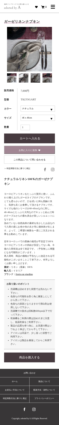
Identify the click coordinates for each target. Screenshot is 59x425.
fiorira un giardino (24, 274)
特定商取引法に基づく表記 (15, 398)
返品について (44, 381)
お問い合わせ (29, 373)
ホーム (15, 381)
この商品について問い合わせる (29, 159)
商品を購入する (29, 357)
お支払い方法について (15, 390)
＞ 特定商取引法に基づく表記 (17, 168)
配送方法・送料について (44, 390)
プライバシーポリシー (44, 398)
